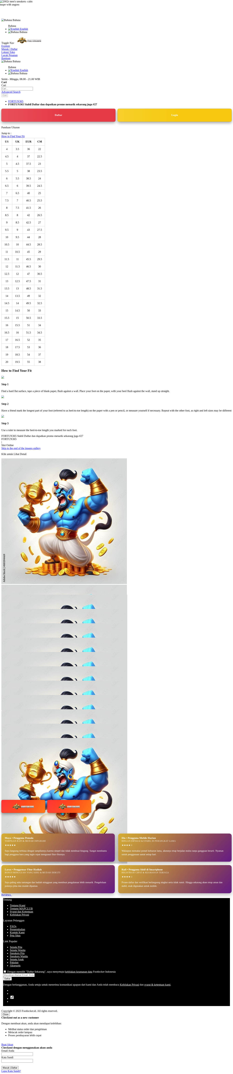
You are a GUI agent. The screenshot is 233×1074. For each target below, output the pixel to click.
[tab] (116, 46)
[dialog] (116, 1043)
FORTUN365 (15, 101)
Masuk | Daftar (9, 49)
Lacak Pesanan (9, 55)
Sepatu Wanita (17, 950)
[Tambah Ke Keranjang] (23, 806)
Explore (5, 46)
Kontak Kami (17, 932)
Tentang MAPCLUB (21, 908)
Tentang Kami (17, 905)
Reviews (6, 894)
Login (174, 115)
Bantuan (5, 58)
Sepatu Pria (16, 947)
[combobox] (17, 88)
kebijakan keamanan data (78, 971)
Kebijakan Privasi (19, 914)
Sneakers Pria (17, 953)
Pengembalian (17, 929)
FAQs (13, 926)
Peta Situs (15, 935)
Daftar (58, 115)
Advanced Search (10, 91)
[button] (8, 601)
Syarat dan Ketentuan (21, 911)
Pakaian (14, 962)
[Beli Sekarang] (69, 806)
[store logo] (29, 42)
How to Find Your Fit (13, 136)
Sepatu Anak (17, 959)
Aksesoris (15, 965)
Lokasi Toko (8, 52)
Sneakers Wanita (19, 956)
